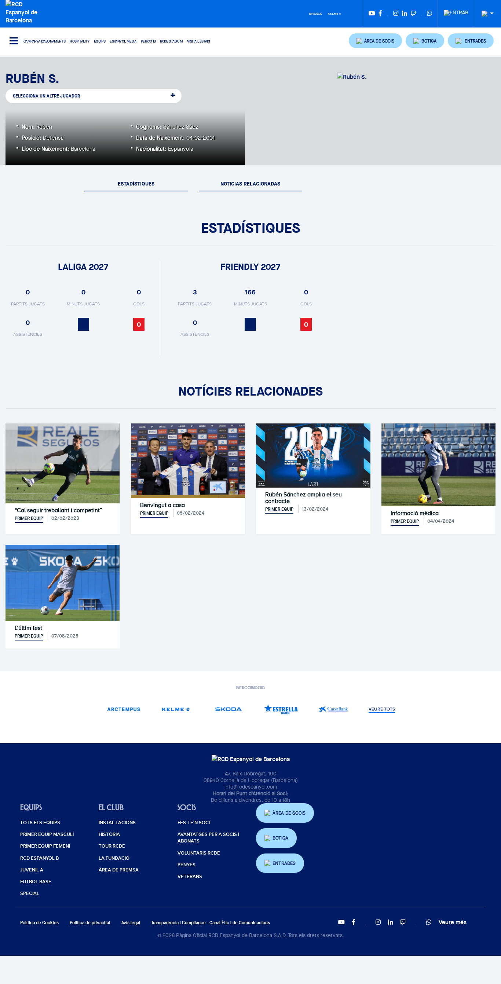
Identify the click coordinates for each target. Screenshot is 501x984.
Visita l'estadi (198, 41)
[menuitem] (456, 10)
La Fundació (114, 858)
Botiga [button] (280, 838)
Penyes (186, 865)
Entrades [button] (284, 863)
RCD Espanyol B (39, 858)
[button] (375, 40)
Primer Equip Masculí (47, 834)
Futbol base (35, 882)
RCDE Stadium (171, 41)
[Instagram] (395, 13)
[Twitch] (413, 13)
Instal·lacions (117, 823)
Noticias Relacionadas (250, 183)
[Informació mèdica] (438, 464)
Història (109, 834)
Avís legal (130, 922)
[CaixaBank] (333, 709)
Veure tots (382, 709)
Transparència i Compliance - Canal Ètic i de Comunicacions (210, 922)
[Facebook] (380, 13)
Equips (99, 41)
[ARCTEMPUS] (124, 709)
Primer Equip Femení (45, 846)
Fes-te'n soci (194, 823)
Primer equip (29, 518)
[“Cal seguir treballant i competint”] (63, 463)
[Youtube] (372, 13)
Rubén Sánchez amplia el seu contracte (303, 497)
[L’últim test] (63, 582)
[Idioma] (484, 13)
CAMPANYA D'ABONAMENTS (44, 41)
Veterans (190, 877)
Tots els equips (40, 823)
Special (29, 893)
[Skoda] (315, 13)
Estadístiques (136, 183)
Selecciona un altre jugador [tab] (46, 96)
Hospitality (79, 41)
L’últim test (28, 628)
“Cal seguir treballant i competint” (58, 510)
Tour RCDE (112, 846)
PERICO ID (148, 41)
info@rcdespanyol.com (250, 786)
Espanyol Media (123, 41)
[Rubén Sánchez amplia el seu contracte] (313, 455)
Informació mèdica (415, 513)
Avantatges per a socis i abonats (208, 837)
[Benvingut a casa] (188, 460)
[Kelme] (334, 13)
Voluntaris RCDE (199, 853)
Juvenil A (31, 870)
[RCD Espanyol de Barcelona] (23, 11)
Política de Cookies (39, 922)
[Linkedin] (404, 13)
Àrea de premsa (119, 870)
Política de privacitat (90, 922)
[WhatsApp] (429, 13)
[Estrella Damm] (281, 709)
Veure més (453, 922)
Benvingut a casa (162, 505)
